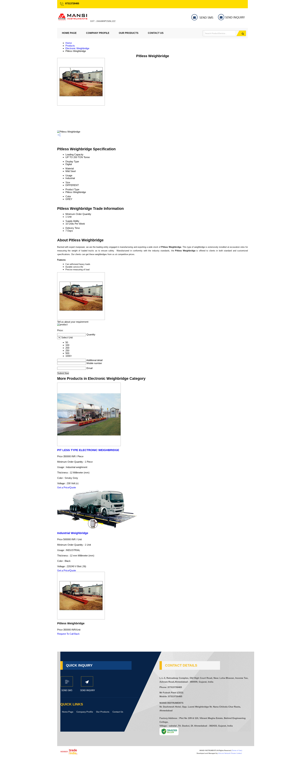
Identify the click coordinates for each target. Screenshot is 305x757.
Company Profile (97, 33)
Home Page (69, 33)
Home (68, 43)
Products (70, 45)
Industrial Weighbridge (72, 533)
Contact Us (155, 33)
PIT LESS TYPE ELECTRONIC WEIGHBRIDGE (88, 450)
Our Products (128, 33)
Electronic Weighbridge (77, 48)
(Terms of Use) (237, 750)
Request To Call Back (68, 633)
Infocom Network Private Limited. (230, 753)
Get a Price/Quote (66, 487)
